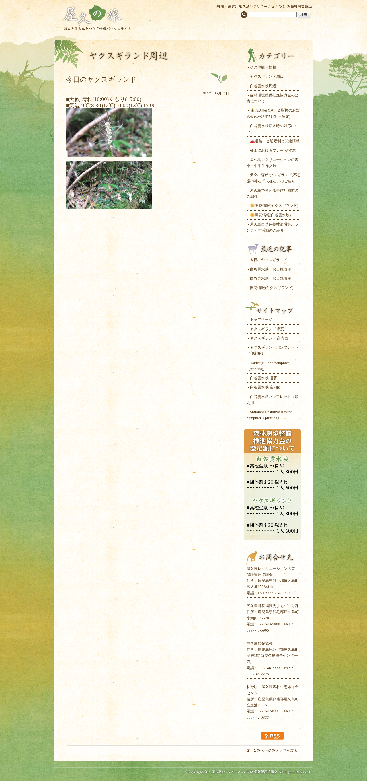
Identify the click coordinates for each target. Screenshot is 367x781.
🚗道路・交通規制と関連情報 (275, 141)
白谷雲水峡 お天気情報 (270, 269)
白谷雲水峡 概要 (263, 378)
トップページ (261, 319)
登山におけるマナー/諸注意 (273, 150)
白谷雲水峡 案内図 (265, 387)
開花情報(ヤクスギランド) (271, 287)
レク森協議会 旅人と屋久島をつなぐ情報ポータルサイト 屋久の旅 (96, 17)
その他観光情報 (263, 67)
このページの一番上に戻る (183, 750)
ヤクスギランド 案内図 (269, 338)
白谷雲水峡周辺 (263, 86)
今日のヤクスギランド (268, 260)
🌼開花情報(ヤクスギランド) (274, 205)
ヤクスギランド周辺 (267, 76)
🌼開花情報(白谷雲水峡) (270, 215)
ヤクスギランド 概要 (267, 329)
